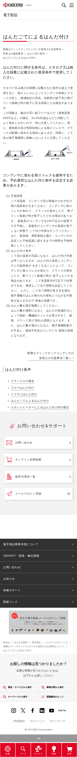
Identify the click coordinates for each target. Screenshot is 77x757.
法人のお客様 (20, 642)
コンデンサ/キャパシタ (56, 642)
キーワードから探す (18, 696)
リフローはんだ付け (24, 394)
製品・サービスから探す (20, 687)
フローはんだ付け (22, 387)
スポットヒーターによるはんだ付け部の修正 (40, 407)
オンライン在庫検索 (28, 459)
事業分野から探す (55, 687)
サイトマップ (57, 721)
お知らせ (9, 578)
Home (6, 642)
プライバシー (37, 721)
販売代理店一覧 (25, 476)
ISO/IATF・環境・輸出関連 (21, 555)
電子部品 (36, 642)
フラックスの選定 (22, 381)
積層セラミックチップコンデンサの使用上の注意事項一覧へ (50, 355)
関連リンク (10, 601)
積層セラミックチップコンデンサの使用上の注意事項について (33, 646)
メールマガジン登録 (28, 493)
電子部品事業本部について (20, 544)
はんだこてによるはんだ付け (30, 400)
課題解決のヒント (55, 696)
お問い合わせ (24, 442)
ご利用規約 (18, 721)
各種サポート (12, 590)
